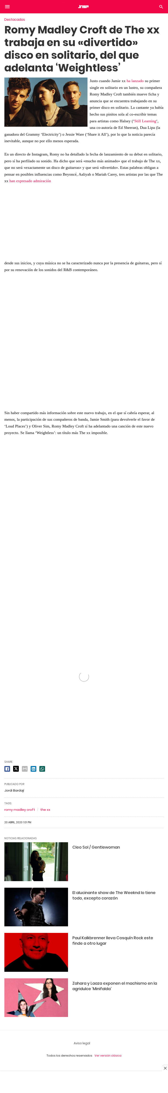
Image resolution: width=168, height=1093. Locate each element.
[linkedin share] (33, 769)
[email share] (25, 769)
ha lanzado (135, 81)
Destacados (14, 19)
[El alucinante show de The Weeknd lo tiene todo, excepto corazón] (36, 907)
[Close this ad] (165, 1068)
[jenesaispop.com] (84, 6)
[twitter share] (16, 769)
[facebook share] (7, 769)
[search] (161, 6)
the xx (45, 809)
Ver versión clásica (107, 1055)
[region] (84, 338)
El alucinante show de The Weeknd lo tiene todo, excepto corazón (114, 895)
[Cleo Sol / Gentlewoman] (36, 861)
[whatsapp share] (42, 769)
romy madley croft (19, 809)
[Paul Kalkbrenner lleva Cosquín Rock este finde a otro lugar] (36, 952)
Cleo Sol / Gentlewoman (96, 847)
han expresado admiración (30, 181)
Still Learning (145, 121)
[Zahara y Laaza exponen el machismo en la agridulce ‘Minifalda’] (36, 997)
